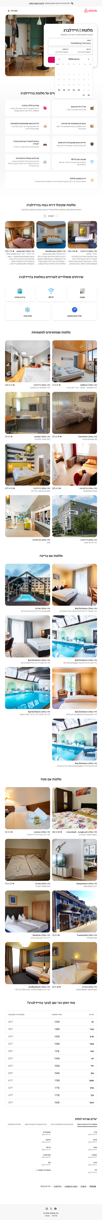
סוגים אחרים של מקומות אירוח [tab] (62, 1124)
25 (79, 90)
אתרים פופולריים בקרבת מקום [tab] (36, 1124)
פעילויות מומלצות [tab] (14, 1124)
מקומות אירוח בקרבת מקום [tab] (87, 1124)
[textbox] (82, 51)
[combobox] (70, 43)
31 (84, 95)
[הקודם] (57, 216)
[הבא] (45, 216)
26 (74, 90)
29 (59, 90)
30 (89, 95)
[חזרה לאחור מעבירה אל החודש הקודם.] (88, 59)
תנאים (47, 1216)
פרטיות (54, 1216)
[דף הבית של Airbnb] (90, 11)
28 (64, 90)
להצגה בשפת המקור (36, 3)
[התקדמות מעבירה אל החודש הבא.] (59, 59)
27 (69, 90)
